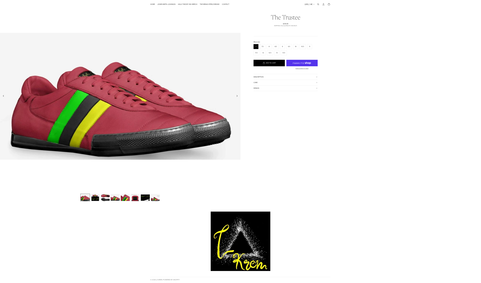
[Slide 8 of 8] (155, 197)
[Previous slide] (3, 96)
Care (256, 83)
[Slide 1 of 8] (85, 197)
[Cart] (329, 4)
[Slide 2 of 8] (95, 197)
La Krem (159, 280)
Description (259, 77)
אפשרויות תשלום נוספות (301, 68)
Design (256, 88)
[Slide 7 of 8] (145, 197)
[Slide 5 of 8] (125, 197)
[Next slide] (238, 96)
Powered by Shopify (171, 280)
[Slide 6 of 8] (135, 197)
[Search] (318, 4)
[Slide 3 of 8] (105, 197)
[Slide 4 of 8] (115, 197)
